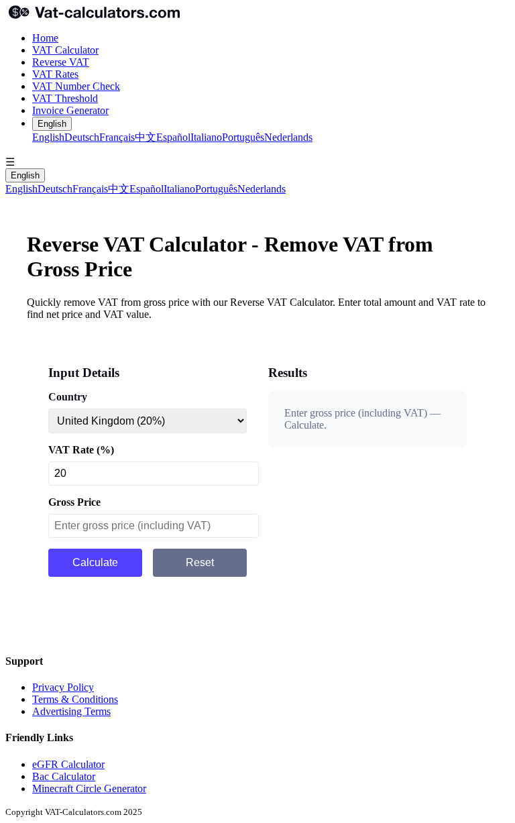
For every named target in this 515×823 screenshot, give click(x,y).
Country (67, 396)
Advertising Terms (71, 711)
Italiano (206, 137)
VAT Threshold (65, 98)
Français (117, 137)
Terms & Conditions (75, 699)
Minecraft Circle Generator (89, 788)
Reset (200, 562)
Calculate (95, 562)
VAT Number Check (76, 86)
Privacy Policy (63, 687)
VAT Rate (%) (81, 449)
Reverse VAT (60, 62)
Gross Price (74, 502)
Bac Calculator (63, 776)
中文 (145, 137)
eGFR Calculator (68, 764)
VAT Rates (55, 74)
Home (45, 38)
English (52, 124)
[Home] (257, 13)
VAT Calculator (65, 50)
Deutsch (81, 137)
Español (173, 137)
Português (243, 137)
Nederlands (288, 137)
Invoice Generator (70, 110)
